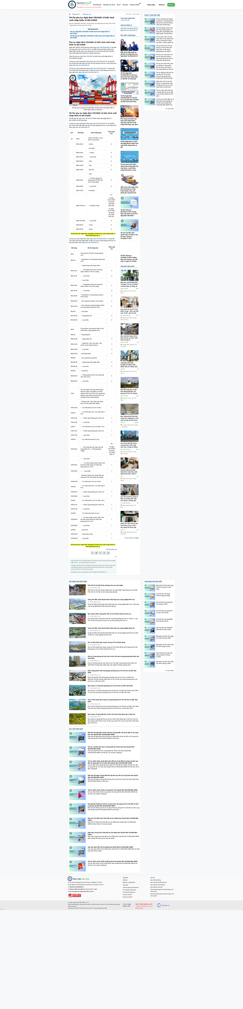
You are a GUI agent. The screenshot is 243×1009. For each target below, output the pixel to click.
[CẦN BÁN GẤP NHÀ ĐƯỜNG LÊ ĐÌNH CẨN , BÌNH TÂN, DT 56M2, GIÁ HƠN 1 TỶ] (130, 361)
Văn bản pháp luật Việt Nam (131, 887)
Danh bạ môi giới (127, 897)
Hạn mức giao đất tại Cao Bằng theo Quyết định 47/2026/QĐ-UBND (110, 847)
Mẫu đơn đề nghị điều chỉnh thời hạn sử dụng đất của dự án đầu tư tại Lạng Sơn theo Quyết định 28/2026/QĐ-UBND (113, 733)
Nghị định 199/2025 (86, 56)
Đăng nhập (151, 5)
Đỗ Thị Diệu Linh (111, 549)
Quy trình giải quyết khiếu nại (158, 882)
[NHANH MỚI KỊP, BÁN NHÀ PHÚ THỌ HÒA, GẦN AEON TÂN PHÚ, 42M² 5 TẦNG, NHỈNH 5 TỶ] (130, 468)
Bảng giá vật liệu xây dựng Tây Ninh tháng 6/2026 (165, 662)
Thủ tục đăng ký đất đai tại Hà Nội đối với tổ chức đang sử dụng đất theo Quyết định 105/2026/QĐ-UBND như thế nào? (164, 75)
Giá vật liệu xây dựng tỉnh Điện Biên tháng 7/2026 (164, 628)
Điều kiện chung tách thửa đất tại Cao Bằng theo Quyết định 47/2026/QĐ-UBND (112, 833)
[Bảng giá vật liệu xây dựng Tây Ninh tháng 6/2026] (149, 664)
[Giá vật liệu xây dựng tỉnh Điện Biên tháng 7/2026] (149, 630)
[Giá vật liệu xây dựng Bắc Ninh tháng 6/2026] (149, 621)
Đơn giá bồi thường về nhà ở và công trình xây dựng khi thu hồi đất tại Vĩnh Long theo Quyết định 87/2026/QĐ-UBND (113, 805)
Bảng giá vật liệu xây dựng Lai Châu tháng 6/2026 (165, 637)
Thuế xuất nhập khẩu (128, 18)
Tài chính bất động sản (129, 892)
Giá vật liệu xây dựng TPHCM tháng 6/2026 (163, 594)
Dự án (119, 5)
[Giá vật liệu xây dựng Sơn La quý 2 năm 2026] (149, 613)
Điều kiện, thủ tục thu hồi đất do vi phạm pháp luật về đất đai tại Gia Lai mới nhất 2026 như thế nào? (164, 84)
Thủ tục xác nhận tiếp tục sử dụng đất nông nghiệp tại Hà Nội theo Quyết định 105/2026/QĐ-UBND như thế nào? (165, 102)
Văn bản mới (87, 14)
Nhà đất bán (97, 5)
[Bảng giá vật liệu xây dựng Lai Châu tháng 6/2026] (149, 638)
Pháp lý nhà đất (127, 894)
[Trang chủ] (69, 14)
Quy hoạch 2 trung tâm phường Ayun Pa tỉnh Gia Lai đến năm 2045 (110, 686)
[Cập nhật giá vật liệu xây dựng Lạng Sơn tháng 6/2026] (149, 655)
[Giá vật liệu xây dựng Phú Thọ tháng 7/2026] (149, 604)
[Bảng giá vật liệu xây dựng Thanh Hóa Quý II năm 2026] (149, 587)
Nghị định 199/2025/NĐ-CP (102, 47)
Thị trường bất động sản (129, 890)
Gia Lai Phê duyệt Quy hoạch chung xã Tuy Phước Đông (106, 642)
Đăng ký (162, 5)
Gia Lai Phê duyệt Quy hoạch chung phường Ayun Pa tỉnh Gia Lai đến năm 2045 (113, 700)
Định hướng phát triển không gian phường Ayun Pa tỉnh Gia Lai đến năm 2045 (112, 671)
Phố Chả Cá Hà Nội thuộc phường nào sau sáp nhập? (105, 585)
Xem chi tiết (125, 20)
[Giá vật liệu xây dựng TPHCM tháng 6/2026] (149, 596)
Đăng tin (171, 5)
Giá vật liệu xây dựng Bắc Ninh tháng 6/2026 (164, 620)
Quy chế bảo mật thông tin (157, 884)
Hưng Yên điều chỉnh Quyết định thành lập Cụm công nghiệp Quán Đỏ (111, 628)
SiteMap (125, 880)
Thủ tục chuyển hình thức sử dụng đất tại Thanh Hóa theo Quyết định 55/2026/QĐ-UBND (111, 748)
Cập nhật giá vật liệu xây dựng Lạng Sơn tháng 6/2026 (164, 655)
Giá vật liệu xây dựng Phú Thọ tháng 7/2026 (164, 603)
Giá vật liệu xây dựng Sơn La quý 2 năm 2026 (164, 611)
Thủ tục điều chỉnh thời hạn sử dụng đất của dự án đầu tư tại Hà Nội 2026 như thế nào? (164, 93)
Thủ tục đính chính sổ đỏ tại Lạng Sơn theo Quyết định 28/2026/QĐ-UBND (113, 790)
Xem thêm (170, 109)
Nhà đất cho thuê (109, 5)
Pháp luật (75, 14)
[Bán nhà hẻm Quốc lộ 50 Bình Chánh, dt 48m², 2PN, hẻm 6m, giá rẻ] (130, 334)
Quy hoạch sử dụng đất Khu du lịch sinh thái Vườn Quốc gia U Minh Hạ (111, 714)
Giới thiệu (125, 877)
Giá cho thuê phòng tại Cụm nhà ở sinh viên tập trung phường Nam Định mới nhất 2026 (113, 657)
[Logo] (72, 5)
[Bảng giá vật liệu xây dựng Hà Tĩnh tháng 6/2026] (149, 647)
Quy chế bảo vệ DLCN (156, 887)
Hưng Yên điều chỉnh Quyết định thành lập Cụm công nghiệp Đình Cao (111, 599)
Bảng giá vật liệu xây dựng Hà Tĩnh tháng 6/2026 (165, 645)
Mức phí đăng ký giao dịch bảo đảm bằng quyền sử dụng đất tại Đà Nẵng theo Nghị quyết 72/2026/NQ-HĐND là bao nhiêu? (164, 30)
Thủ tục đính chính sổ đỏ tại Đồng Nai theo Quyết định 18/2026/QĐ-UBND (112, 861)
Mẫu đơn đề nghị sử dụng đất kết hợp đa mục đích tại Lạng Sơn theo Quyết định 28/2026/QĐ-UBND (113, 776)
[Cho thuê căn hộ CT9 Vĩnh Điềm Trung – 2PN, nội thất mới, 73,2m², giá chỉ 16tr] (130, 307)
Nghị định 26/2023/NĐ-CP (83, 49)
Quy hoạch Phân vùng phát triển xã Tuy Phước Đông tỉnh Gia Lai (109, 614)
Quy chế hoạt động (155, 880)
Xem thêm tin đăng (132, 538)
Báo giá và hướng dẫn (129, 882)
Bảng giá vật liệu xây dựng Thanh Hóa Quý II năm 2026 (165, 587)
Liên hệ (152, 877)
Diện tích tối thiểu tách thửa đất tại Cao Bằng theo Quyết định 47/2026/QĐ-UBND (113, 819)
